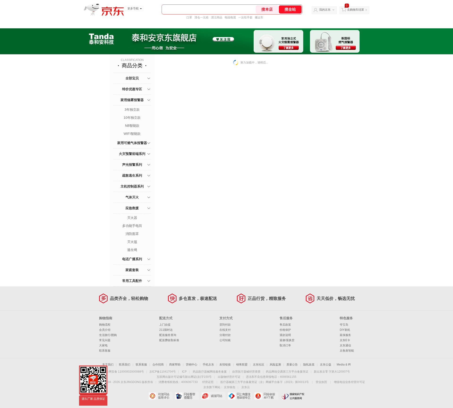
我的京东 (325, 9)
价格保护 (285, 330)
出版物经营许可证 (229, 376)
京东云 (245, 387)
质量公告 (292, 364)
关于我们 (107, 364)
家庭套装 (132, 270)
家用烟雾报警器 (132, 100)
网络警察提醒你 (187, 396)
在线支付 (225, 330)
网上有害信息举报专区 (240, 396)
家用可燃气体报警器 (132, 143)
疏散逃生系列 (132, 175)
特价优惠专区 (132, 89)
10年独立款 (132, 117)
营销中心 (191, 364)
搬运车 (259, 17)
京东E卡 (345, 340)
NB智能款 (132, 126)
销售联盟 (241, 364)
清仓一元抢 (201, 17)
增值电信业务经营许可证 (349, 382)
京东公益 (325, 364)
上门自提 (165, 324)
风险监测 (275, 364)
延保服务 (345, 335)
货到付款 (225, 324)
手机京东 (208, 364)
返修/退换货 (287, 340)
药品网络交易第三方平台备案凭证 (287, 371)
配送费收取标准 (169, 340)
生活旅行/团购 (108, 335)
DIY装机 (345, 330)
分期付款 (225, 335)
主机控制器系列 (132, 186)
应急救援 (132, 208)
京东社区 (258, 364)
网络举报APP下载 (266, 396)
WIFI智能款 (132, 134)
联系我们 (124, 364)
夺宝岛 (344, 324)
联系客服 (104, 350)
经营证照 (208, 382)
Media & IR (344, 364)
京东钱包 (229, 387)
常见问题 (104, 340)
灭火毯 (132, 242)
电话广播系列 (132, 259)
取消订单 (285, 345)
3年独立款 (132, 109)
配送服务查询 (167, 335)
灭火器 (132, 218)
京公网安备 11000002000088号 (123, 371)
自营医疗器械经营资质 (246, 371)
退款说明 (285, 335)
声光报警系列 (132, 164)
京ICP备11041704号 (162, 371)
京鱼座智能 (347, 350)
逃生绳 (132, 250)
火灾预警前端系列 (132, 154)
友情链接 (225, 364)
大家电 (103, 345)
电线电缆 (230, 17)
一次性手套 (245, 17)
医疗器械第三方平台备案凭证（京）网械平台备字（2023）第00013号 (264, 382)
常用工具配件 (132, 281)
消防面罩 (132, 234)
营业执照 (321, 382)
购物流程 (104, 324)
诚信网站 (213, 396)
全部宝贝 (132, 78)
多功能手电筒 (132, 226)
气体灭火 (132, 197)
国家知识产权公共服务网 (293, 396)
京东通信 (345, 345)
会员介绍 (104, 330)
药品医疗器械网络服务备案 (210, 371)
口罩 (189, 17)
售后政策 (285, 324)
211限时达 (166, 330)
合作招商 (158, 364)
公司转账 (225, 340)
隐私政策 (309, 364)
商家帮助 (174, 364)
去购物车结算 (355, 9)
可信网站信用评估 (160, 396)
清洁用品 (216, 17)
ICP (184, 371)
